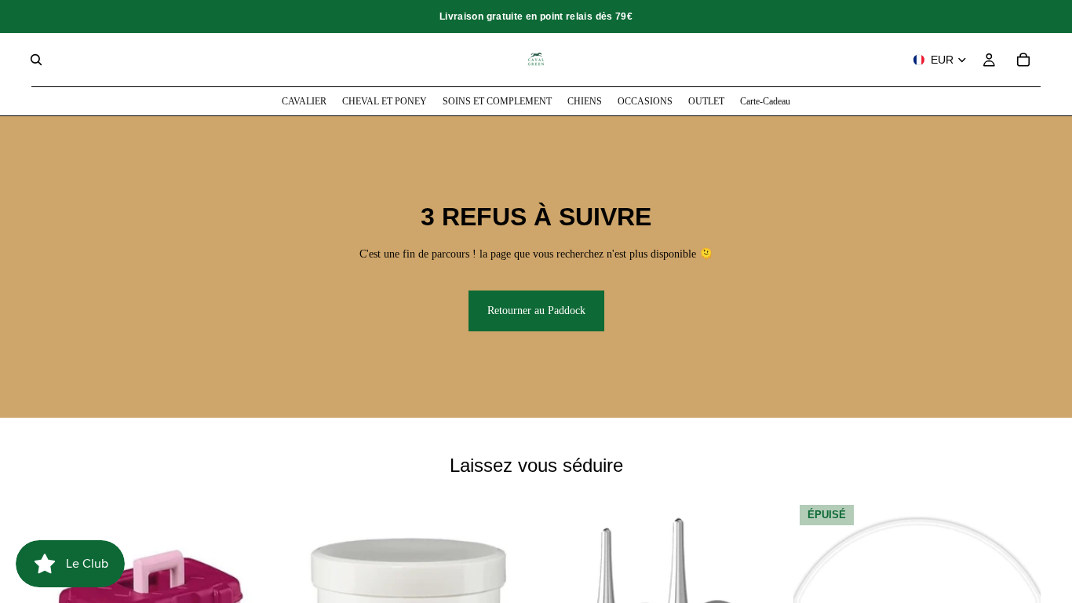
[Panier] (1023, 59)
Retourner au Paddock (536, 310)
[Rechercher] (36, 59)
